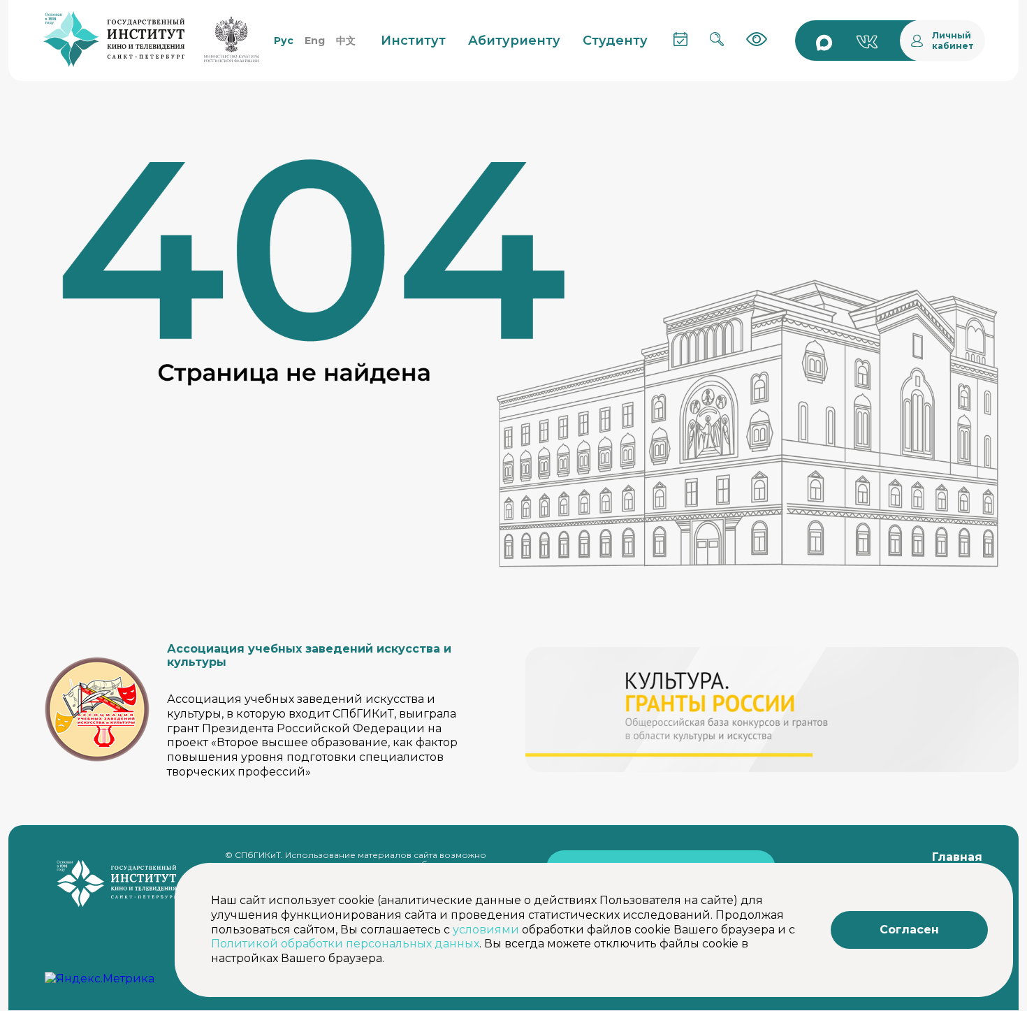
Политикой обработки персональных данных (345, 943)
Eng (315, 40)
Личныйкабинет (953, 40)
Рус (283, 40)
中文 (346, 40)
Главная (957, 857)
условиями (486, 929)
